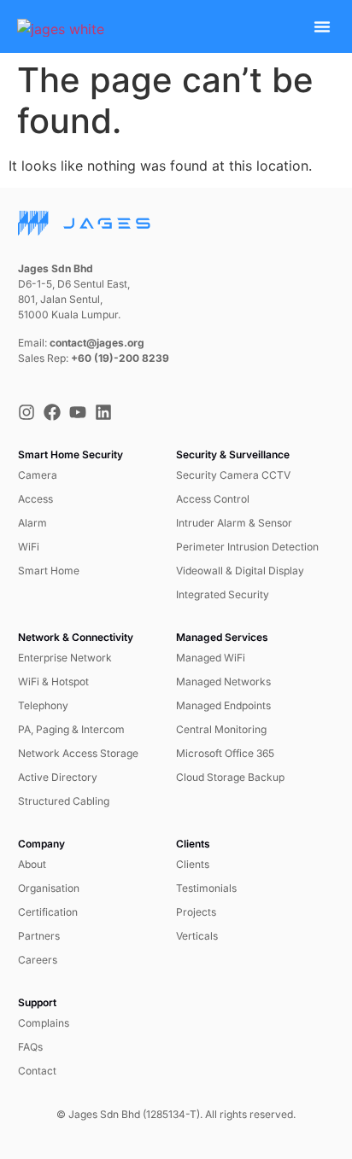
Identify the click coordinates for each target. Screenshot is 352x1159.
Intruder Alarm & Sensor (234, 522)
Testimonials (206, 888)
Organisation (48, 888)
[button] (322, 26)
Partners (39, 935)
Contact (37, 1070)
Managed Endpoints (223, 705)
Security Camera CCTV (233, 475)
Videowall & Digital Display (240, 570)
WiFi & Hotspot (53, 681)
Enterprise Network (65, 657)
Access (35, 498)
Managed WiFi (210, 657)
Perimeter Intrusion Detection (247, 546)
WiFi (28, 546)
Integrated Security (222, 594)
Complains (43, 1022)
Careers (37, 959)
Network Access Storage (78, 753)
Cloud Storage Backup (230, 777)
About (32, 864)
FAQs (30, 1046)
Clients (192, 864)
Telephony (43, 705)
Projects (196, 912)
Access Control (212, 498)
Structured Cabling (63, 801)
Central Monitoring (221, 729)
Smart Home (48, 570)
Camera (37, 475)
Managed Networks (223, 681)
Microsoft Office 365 (225, 753)
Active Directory (57, 777)
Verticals (197, 935)
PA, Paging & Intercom (71, 729)
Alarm (32, 522)
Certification (48, 912)
